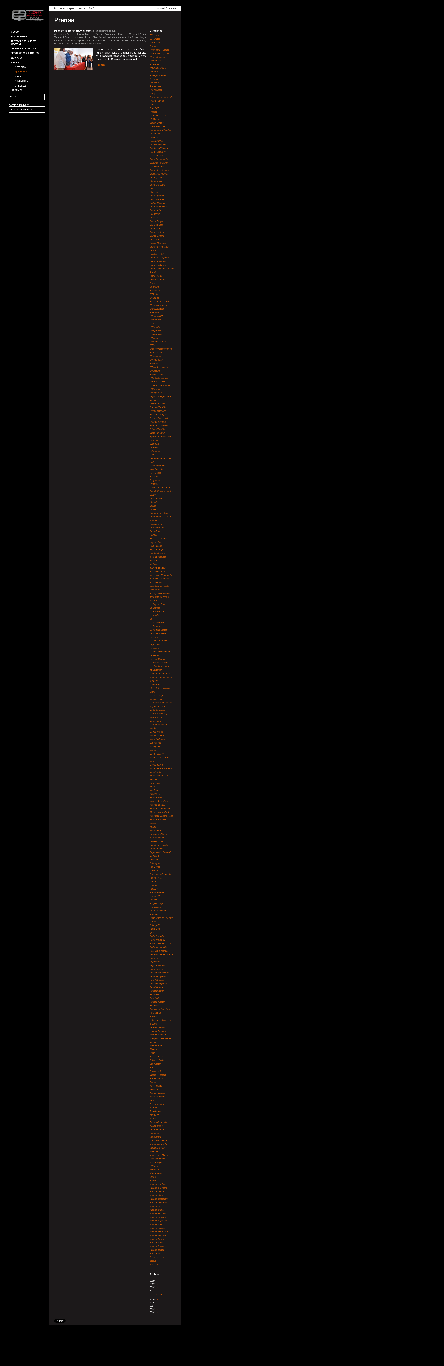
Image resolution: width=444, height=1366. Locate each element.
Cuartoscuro (155, 239)
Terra (152, 1100)
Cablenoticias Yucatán (160, 130)
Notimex (153, 823)
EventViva (154, 444)
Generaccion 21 (157, 498)
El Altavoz (154, 298)
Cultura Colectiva (158, 243)
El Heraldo (155, 327)
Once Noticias (156, 841)
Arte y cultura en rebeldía (161, 97)
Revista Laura (156, 987)
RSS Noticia (155, 1013)
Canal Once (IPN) (158, 152)
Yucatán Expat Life (158, 1221)
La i (151, 619)
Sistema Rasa (156, 1056)
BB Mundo (155, 119)
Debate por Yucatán (159, 247)
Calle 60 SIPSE (157, 141)
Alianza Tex (155, 61)
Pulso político (156, 925)
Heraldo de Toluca (158, 538)
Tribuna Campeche (159, 1122)
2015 (152, 1303)
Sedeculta (154, 1016)
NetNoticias (155, 779)
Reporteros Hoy (157, 969)
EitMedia (154, 294)
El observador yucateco (161, 349)
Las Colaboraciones (159, 666)
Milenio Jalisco (157, 754)
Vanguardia (155, 1137)
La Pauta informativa (159, 641)
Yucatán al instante (159, 1199)
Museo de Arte (156, 765)
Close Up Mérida (158, 196)
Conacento (155, 214)
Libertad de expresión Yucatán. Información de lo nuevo (161, 677)
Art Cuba (154, 79)
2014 (152, 1306)
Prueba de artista (158, 911)
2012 (152, 1312)
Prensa (22, 72)
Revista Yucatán (157, 1002)
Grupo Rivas (155, 531)
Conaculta (154, 217)
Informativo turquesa (159, 579)
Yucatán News (156, 1242)
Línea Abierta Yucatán (160, 688)
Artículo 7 (154, 108)
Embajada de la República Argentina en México (161, 396)
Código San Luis (157, 203)
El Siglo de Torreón (159, 378)
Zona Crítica (155, 1264)
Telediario (154, 1089)
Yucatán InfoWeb (158, 1235)
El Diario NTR (156, 316)
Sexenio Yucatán (158, 1031)
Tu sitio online (156, 1126)
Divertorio (154, 287)
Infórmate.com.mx (158, 571)
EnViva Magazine (158, 411)
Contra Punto (156, 228)
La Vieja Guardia (158, 659)
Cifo (151, 188)
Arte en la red (156, 86)
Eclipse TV (155, 290)
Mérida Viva (155, 721)
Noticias (20, 67)
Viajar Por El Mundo (159, 1155)
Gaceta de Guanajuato (160, 487)
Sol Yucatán (155, 1064)
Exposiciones (19, 36)
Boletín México (157, 123)
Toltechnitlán (156, 1111)
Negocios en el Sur (159, 776)
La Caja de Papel (158, 604)
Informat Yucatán (158, 568)
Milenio (153, 750)
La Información (157, 622)
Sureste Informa (157, 1078)
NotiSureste (155, 830)
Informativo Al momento (161, 575)
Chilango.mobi (157, 177)
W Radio (154, 1166)
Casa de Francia (157, 166)
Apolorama (155, 72)
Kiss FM (153, 600)
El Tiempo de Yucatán (160, 385)
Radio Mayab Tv (157, 940)
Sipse (152, 1053)
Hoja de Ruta (156, 542)
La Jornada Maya (158, 633)
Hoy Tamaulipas (157, 549)
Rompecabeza (157, 1005)
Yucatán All (155, 1206)
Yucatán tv (155, 1253)
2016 (152, 1299)
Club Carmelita (157, 199)
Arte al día (154, 82)
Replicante (155, 962)
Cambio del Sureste (159, 148)
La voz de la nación (159, 662)
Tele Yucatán (156, 1086)
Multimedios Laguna (159, 757)
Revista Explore (157, 980)
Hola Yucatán (156, 546)
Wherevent (155, 1169)
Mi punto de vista (158, 739)
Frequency (155, 480)
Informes (16, 90)
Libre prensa (156, 684)
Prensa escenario (158, 892)
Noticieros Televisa (159, 819)
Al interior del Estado (159, 50)
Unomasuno (155, 1133)
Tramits (153, 1118)
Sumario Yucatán (158, 1075)
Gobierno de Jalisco (159, 513)
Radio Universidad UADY (162, 943)
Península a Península (160, 874)
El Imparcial (155, 331)
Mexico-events (156, 732)
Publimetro (155, 914)
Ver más (100, 64)
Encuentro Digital (158, 403)
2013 (152, 1309)
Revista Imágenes (158, 983)
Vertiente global (157, 1148)
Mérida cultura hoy (158, 714)
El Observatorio (157, 352)
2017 (91, 8)
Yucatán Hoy (156, 1224)
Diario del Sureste (158, 265)
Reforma (154, 958)
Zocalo (153, 1261)
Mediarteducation (158, 710)
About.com (155, 42)
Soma (152, 1067)
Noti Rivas (154, 790)
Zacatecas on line (158, 1257)
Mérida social (156, 717)
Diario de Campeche (159, 258)
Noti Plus (154, 786)
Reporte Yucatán (158, 965)
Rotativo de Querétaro (160, 1009)
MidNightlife (155, 746)
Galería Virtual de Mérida (161, 491)
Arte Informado (157, 90)
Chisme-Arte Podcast (24, 48)
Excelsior (154, 447)
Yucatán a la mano (158, 1188)
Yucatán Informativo (159, 1232)
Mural (152, 761)
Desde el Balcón (157, 254)
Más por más (156, 699)
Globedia (154, 502)
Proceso (153, 900)
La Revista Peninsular (160, 652)
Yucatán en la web (158, 1217)
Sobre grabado (157, 1060)
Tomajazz (154, 1115)
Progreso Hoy (156, 903)
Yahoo (153, 1177)
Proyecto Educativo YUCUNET (23, 42)
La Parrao (154, 637)
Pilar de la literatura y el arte (72, 30)
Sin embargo (156, 1045)
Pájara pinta (155, 863)
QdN (152, 932)
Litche (152, 692)
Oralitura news (156, 848)
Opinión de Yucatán (159, 845)
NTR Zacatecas (157, 838)
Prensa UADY (156, 896)
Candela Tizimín (157, 155)
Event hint (154, 440)
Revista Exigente (158, 976)
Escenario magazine (159, 414)
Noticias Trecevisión (159, 801)
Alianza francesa (157, 57)
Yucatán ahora (157, 1195)
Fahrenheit (155, 451)
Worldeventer (156, 1173)
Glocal (153, 506)
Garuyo (153, 495)
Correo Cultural (157, 236)
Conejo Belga (156, 221)
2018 (152, 1287)
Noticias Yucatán (158, 805)
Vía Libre (154, 1151)
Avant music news (158, 115)
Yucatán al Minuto (158, 1202)
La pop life (155, 644)
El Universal (155, 389)
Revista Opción (157, 991)
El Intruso (154, 338)
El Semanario (156, 374)
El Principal (155, 371)
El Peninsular (156, 360)
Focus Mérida (156, 476)
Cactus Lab (155, 134)
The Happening (157, 1104)
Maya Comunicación (159, 706)
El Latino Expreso (158, 341)
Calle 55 (154, 137)
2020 (152, 1281)
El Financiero (156, 320)
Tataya (153, 1082)
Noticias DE (155, 794)
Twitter (19, 1360)
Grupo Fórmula (157, 527)
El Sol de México (157, 382)
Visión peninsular (158, 1159)
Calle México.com (158, 144)
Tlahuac (153, 1107)
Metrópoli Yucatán (158, 724)
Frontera (154, 484)
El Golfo (153, 323)
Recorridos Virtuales (25, 53)
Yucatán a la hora (158, 1184)
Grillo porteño (156, 524)
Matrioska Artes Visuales (161, 703)
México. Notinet (157, 735)
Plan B (153, 881)
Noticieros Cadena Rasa (161, 816)
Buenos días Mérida (159, 126)
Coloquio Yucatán (158, 206)
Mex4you (154, 728)
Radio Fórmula (157, 936)
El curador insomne (159, 305)
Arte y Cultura (156, 93)
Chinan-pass (156, 181)
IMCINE (153, 560)
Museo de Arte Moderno (161, 768)
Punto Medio (156, 929)
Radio (18, 76)
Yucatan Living (157, 1239)
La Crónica (155, 608)
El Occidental (156, 356)
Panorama (155, 870)
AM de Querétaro (158, 68)
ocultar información (166, 8)
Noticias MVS (156, 797)
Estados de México (159, 425)
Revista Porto (156, 994)
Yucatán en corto (158, 1213)
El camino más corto (159, 301)
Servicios (17, 58)
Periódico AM (156, 878)
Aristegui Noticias (158, 75)
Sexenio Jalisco (157, 1027)
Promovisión (155, 907)
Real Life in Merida (159, 951)
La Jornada (155, 626)
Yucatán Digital (157, 1210)
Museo (15, 32)
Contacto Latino (157, 225)
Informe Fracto (156, 582)
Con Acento (155, 210)
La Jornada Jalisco (159, 630)
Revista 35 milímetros (160, 973)
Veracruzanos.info (158, 1144)
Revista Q (154, 998)
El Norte (153, 345)
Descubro (154, 250)
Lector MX (83, 8)
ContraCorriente (157, 232)
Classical (154, 192)
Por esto (153, 885)
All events (154, 64)
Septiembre (157, 1294)
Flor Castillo (155, 473)
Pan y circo (155, 867)
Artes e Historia (157, 101)
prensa (73, 8)
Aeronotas (154, 46)
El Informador (156, 334)
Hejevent (154, 535)
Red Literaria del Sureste (161, 954)
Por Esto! (154, 889)
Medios (15, 62)
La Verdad (155, 655)
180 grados (155, 35)
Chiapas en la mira (159, 174)
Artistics (153, 112)
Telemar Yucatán (158, 1093)
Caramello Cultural (159, 163)
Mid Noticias (155, 743)
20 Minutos (155, 39)
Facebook (13, 1360)
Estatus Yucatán (157, 429)
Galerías (20, 86)
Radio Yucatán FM (158, 947)
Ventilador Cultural (158, 1140)
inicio (56, 8)
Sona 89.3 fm (156, 1071)
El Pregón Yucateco (159, 367)
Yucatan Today (157, 1246)
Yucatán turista (157, 1250)
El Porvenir (155, 363)
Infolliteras (154, 564)
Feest (152, 455)
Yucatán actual (157, 1191)
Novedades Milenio (159, 834)
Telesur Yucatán (157, 1097)
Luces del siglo (157, 695)
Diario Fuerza (156, 276)
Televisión (21, 81)
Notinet (153, 827)
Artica (152, 104)
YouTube (25, 1360)
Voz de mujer (156, 1162)
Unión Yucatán (157, 1129)
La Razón (154, 648)
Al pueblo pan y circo (159, 53)
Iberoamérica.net (158, 557)
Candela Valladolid (159, 159)
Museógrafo (155, 772)
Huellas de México (158, 553)
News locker (155, 783)
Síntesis (153, 1049)
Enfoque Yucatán (158, 407)
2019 (152, 1284)
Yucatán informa (157, 1228)
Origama (154, 859)
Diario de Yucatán (158, 261)
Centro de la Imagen (159, 170)
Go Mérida (155, 509)
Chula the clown (157, 185)
